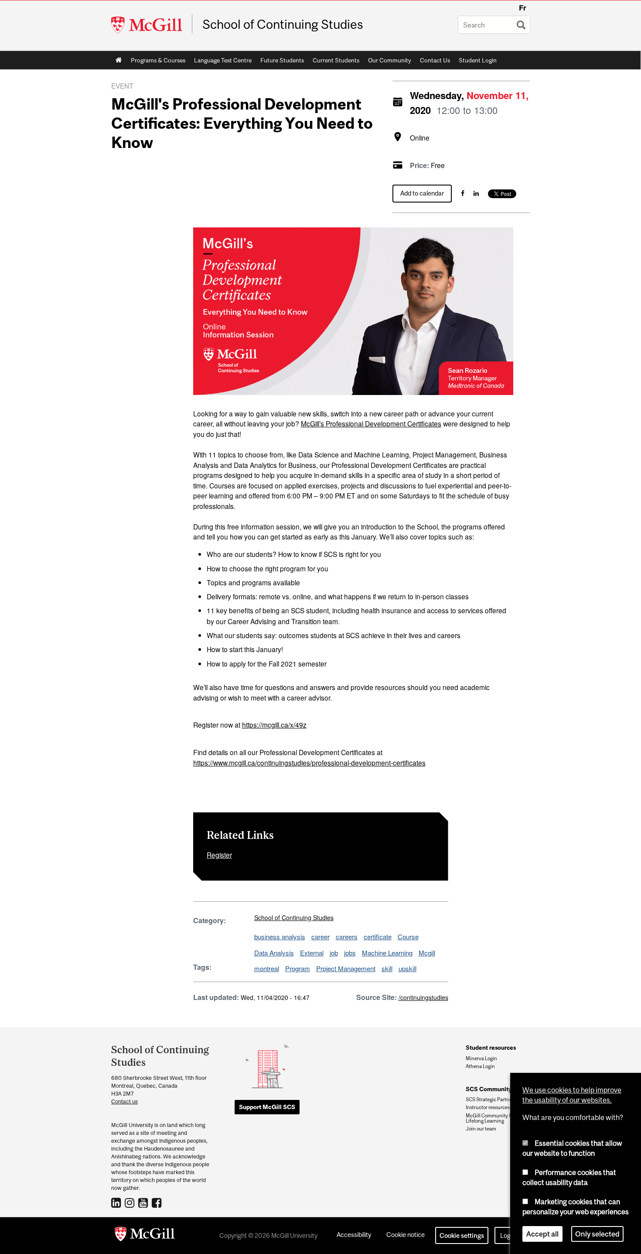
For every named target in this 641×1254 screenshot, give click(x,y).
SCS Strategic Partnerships (495, 1099)
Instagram (130, 1202)
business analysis (279, 936)
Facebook (158, 1202)
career (320, 936)
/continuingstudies (423, 997)
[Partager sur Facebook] (462, 193)
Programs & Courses (155, 62)
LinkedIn (117, 1202)
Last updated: (216, 997)
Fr (522, 7)
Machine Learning (387, 952)
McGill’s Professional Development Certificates (371, 423)
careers (347, 936)
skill (387, 968)
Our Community (387, 62)
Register (219, 854)
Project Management (345, 968)
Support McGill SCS (267, 1106)
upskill (407, 968)
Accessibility (354, 1234)
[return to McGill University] (144, 1236)
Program (297, 968)
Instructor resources (488, 1107)
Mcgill (427, 952)
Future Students (280, 62)
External (312, 952)
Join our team (481, 1128)
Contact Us (435, 60)
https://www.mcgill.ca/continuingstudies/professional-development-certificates (309, 762)
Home (118, 60)
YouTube (144, 1202)
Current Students (333, 62)
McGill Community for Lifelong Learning (490, 1118)
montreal (266, 968)
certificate (378, 936)
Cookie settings (462, 1235)
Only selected (597, 1234)
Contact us (124, 1101)
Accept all (542, 1234)
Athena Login (480, 1066)
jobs (350, 952)
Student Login (478, 60)
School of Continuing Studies (282, 24)
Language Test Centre (221, 62)
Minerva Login (481, 1058)
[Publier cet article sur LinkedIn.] (476, 193)
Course (408, 936)
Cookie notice (405, 1234)
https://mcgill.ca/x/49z (274, 724)
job (334, 952)
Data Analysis (274, 952)
